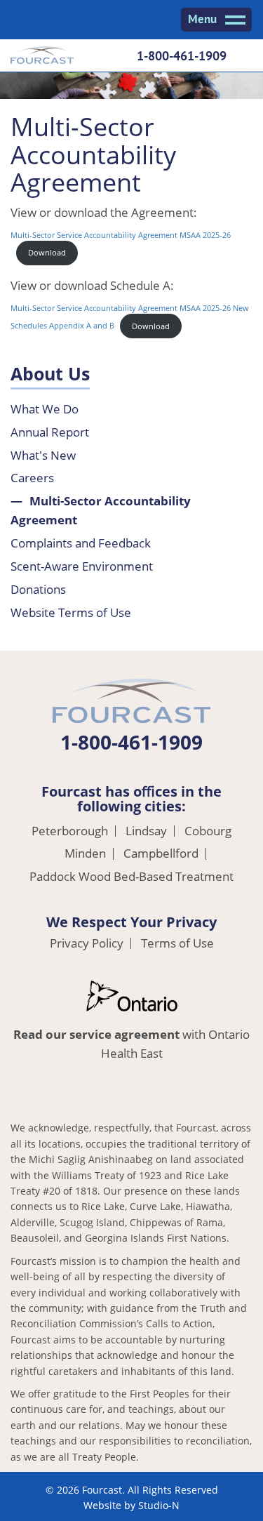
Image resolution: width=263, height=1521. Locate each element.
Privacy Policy (86, 944)
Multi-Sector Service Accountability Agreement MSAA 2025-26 (121, 235)
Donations (38, 589)
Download (47, 252)
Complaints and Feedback (81, 543)
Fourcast (42, 56)
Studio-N (159, 1505)
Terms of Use (177, 944)
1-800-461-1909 (182, 55)
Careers (32, 478)
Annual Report (50, 432)
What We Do (45, 409)
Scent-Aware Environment (82, 566)
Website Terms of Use (71, 612)
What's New (43, 455)
